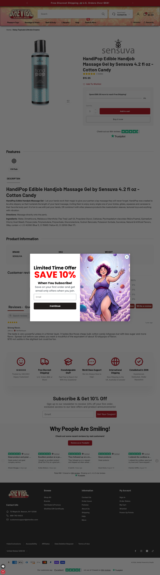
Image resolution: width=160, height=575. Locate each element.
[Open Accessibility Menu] (3, 571)
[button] (3, 566)
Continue (55, 306)
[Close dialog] (127, 257)
